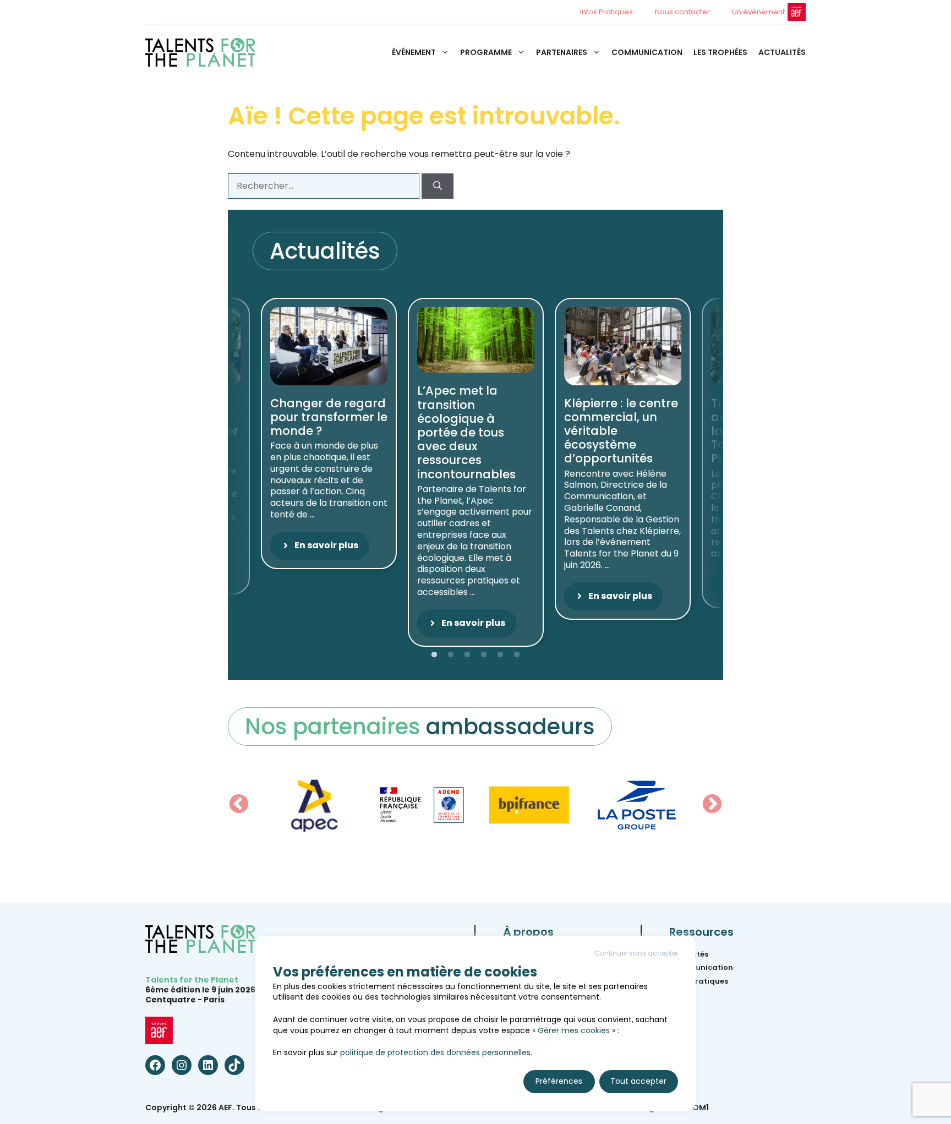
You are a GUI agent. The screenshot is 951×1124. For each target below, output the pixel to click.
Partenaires (561, 52)
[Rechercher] (437, 186)
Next (712, 805)
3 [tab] (467, 655)
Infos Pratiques (606, 12)
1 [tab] (434, 655)
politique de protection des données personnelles (435, 1052)
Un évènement (758, 12)
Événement (414, 52)
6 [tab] (516, 655)
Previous (239, 805)
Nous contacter (682, 12)
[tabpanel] (475, 472)
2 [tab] (450, 655)
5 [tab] (500, 655)
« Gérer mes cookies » (573, 1030)
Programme (486, 52)
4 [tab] (483, 655)
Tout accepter (638, 1081)
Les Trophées (720, 52)
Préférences (558, 1081)
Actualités (782, 52)
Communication (646, 52)
